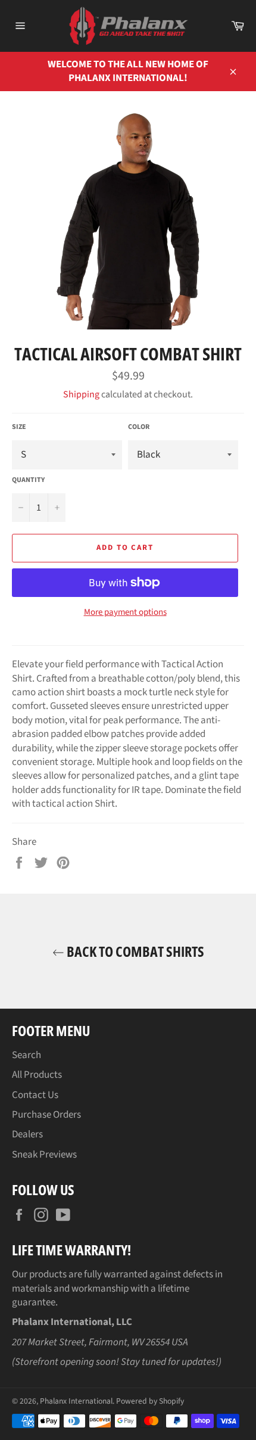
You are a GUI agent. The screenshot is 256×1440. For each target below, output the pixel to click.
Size (19, 427)
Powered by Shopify (150, 1401)
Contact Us (35, 1095)
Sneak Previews (44, 1154)
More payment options (125, 612)
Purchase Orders (46, 1115)
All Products (37, 1075)
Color (138, 427)
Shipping (81, 394)
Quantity (28, 480)
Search (26, 1055)
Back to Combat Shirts (134, 951)
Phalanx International (76, 1401)
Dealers (27, 1134)
